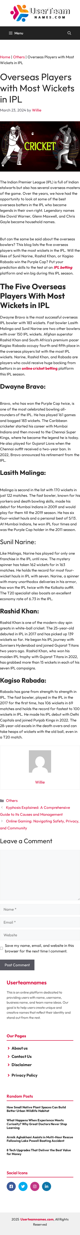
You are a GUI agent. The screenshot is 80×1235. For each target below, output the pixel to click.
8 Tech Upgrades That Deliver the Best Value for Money (39, 1152)
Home (5, 57)
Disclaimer (22, 1064)
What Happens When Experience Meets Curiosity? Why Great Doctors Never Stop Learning (37, 1124)
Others (19, 57)
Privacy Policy (25, 1075)
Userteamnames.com (37, 1219)
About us (20, 1048)
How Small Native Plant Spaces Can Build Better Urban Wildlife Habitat (36, 1109)
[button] (69, 33)
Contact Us (22, 1056)
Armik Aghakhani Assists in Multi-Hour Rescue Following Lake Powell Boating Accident (40, 1139)
